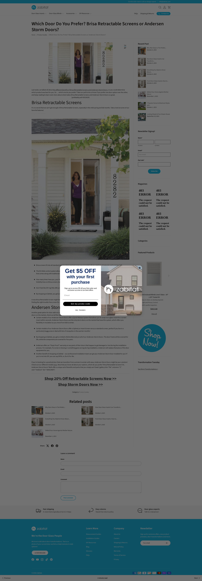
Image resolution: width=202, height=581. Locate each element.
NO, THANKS (81, 310)
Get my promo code (80, 304)
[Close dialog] (139, 268)
